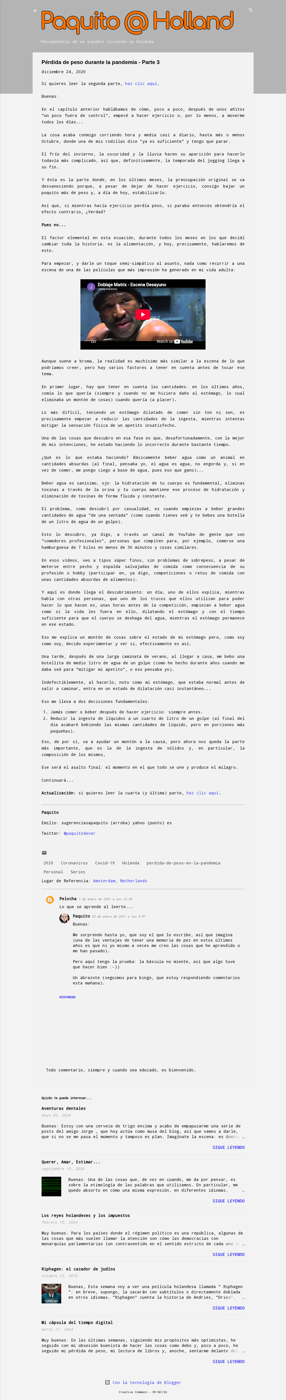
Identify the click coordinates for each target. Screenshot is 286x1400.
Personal (53, 871)
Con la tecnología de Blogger (145, 1382)
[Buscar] (251, 10)
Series (78, 871)
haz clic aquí (141, 83)
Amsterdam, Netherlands (120, 880)
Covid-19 (105, 863)
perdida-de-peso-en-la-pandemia (184, 863)
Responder (67, 997)
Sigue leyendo (229, 1147)
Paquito (81, 916)
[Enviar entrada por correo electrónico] (44, 854)
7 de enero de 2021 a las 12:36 (105, 899)
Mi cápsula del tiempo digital (77, 1322)
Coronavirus (74, 863)
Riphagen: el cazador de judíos (78, 1269)
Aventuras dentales (64, 1108)
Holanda (130, 863)
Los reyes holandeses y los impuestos (86, 1215)
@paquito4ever (80, 833)
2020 (48, 863)
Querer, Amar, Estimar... (71, 1161)
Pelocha (68, 898)
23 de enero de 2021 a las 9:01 (118, 916)
